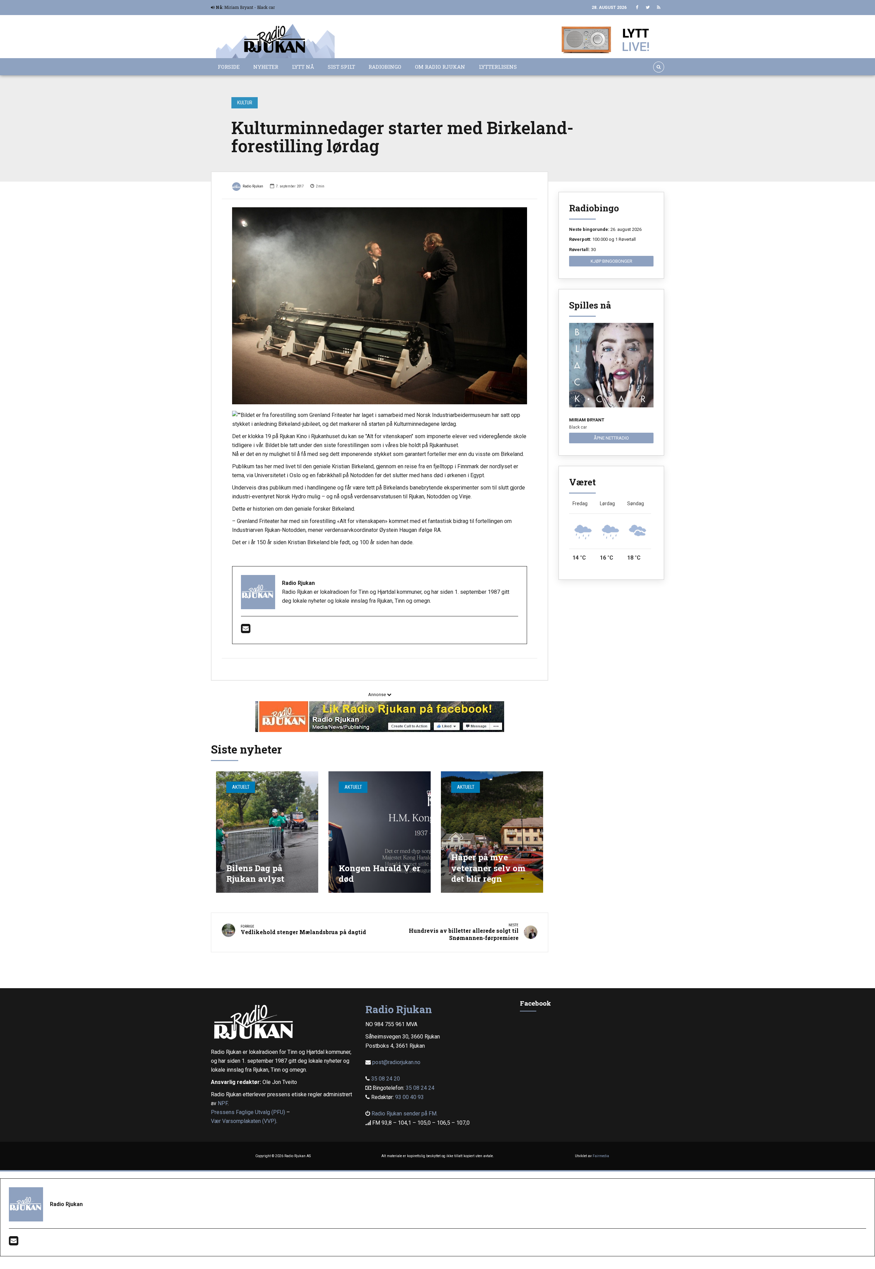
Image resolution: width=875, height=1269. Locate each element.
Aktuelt (241, 787)
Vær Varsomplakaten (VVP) (243, 1121)
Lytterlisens (498, 66)
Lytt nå (303, 66)
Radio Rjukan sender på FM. (405, 1113)
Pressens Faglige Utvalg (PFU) (248, 1112)
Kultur (244, 103)
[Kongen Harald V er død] (379, 832)
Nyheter (265, 66)
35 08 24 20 (385, 1078)
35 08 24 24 (420, 1088)
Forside (229, 66)
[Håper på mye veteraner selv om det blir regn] (492, 832)
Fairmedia (601, 1156)
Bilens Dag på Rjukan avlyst (255, 873)
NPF (223, 1103)
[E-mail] (245, 630)
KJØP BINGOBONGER (611, 261)
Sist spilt (341, 66)
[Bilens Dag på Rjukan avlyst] (267, 832)
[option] (379, 305)
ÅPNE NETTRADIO (611, 438)
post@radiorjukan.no (396, 1062)
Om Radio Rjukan (440, 66)
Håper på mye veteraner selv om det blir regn (488, 867)
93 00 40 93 (409, 1097)
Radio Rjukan (253, 186)
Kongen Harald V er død (379, 873)
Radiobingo (384, 66)
